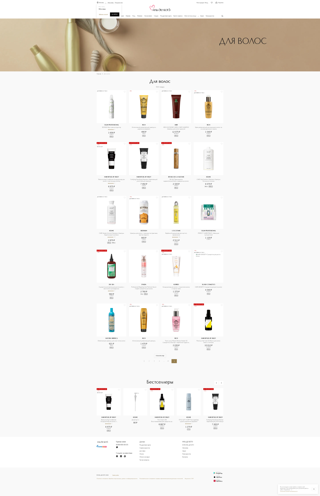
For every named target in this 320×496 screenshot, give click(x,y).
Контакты (185, 457)
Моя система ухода (190, 16)
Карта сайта (115, 475)
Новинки (139, 16)
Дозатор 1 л (135, 420)
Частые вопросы (144, 460)
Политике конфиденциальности (289, 491)
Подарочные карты (166, 16)
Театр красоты (210, 16)
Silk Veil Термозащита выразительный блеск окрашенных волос (176, 180)
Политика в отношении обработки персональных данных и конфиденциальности (117, 478)
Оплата (142, 454)
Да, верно (115, 14)
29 (168, 361)
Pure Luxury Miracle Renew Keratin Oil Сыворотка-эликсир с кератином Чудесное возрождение (176, 341)
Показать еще (160, 355)
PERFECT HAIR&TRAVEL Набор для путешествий (208, 234)
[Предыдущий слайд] (216, 383)
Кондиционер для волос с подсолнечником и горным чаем (176, 287)
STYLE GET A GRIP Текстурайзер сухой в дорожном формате (189, 420)
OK (314, 489)
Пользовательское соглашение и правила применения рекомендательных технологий (161, 478)
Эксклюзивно (148, 16)
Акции (202, 16)
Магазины (111, 3)
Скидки (156, 16)
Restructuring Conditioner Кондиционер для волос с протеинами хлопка (111, 180)
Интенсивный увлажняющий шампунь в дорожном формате (144, 128)
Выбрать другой (103, 14)
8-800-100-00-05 (122, 445)
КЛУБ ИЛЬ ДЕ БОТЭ (188, 445)
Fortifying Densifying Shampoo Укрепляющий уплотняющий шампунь (144, 180)
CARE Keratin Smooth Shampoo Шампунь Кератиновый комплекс (111, 234)
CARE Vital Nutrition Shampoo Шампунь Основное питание (209, 180)
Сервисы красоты (145, 448)
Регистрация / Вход (202, 3)
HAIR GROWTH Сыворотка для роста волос (208, 287)
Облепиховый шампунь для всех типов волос (111, 341)
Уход (133, 16)
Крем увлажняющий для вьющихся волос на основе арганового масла (208, 128)
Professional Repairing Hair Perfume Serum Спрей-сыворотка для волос (144, 287)
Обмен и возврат (145, 457)
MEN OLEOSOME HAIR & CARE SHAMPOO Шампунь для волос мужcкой (176, 128)
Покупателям (119, 3)
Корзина (220, 2)
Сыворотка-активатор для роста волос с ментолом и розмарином (112, 287)
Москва (101, 2)
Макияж (128, 16)
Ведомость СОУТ (189, 478)
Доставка (142, 451)
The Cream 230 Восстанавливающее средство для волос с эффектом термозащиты (162, 420)
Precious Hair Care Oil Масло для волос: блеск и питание (208, 341)
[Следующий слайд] (221, 383)
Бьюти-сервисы (178, 16)
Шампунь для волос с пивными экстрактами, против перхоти (144, 234)
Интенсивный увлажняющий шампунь (143, 341)
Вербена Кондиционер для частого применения (176, 234)
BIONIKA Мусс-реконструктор (111, 127)
